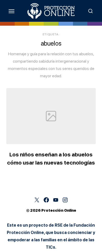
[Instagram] (65, 200)
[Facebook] (46, 200)
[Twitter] (37, 200)
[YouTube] (55, 200)
